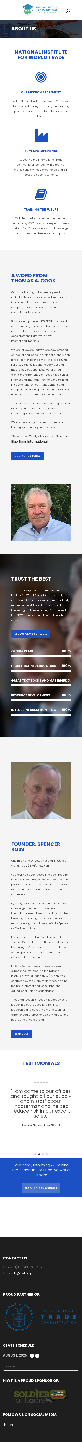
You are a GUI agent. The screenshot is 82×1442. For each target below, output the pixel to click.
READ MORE (21, 1034)
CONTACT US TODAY (27, 456)
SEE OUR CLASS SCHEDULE (30, 633)
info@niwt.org (21, 1273)
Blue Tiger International (29, 441)
